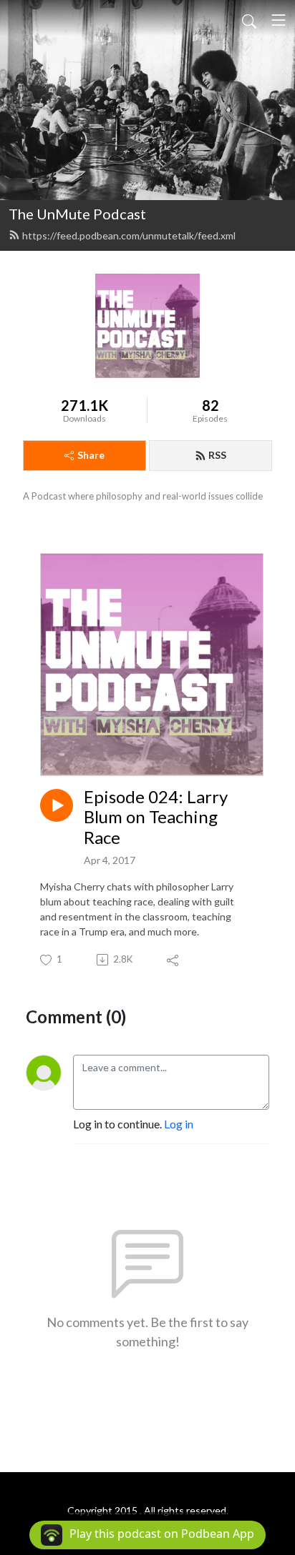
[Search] (249, 20)
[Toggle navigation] (278, 20)
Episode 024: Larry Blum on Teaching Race (156, 817)
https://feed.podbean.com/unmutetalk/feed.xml (129, 235)
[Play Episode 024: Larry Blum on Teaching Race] (56, 805)
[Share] (173, 960)
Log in (178, 1124)
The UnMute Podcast (77, 213)
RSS (217, 455)
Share (91, 455)
